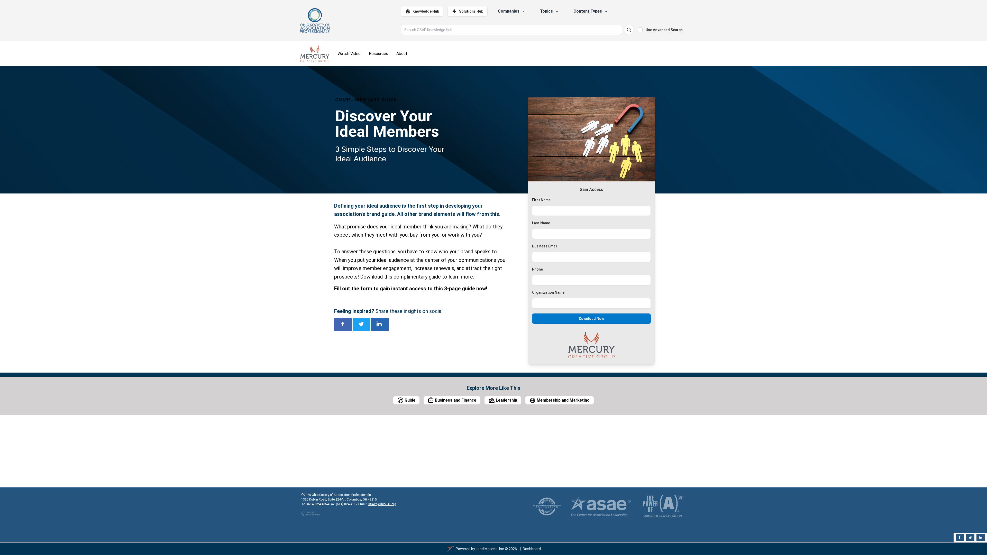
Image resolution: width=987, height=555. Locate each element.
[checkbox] (640, 29)
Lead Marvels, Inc (490, 549)
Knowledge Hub (426, 11)
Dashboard (532, 549)
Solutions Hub (471, 11)
